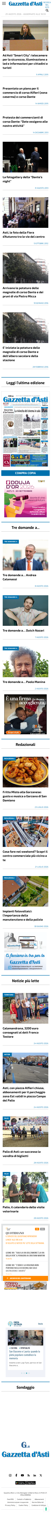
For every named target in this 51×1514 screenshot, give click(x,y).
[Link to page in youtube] (22, 1475)
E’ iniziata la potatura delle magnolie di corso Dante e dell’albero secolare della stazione (21, 354)
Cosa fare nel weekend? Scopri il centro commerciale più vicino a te (25, 855)
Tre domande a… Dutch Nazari (23, 630)
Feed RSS (10, 1499)
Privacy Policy (10, 1505)
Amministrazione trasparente (18, 1502)
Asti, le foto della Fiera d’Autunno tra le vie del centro (24, 234)
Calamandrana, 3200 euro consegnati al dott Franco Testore (21, 1032)
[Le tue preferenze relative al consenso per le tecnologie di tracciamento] (46, 1509)
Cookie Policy (23, 1505)
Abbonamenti (39, 1499)
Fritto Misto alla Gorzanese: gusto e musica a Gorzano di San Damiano (25, 796)
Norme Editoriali (38, 1502)
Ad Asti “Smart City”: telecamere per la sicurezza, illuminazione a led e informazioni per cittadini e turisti (25, 61)
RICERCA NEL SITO (47, 3)
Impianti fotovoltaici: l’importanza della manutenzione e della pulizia (23, 915)
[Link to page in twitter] (41, 1475)
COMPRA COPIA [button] (25, 473)
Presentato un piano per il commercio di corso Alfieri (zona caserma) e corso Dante (25, 92)
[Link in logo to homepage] (25, 1453)
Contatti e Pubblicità (24, 1499)
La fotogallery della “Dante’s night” (22, 179)
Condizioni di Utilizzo (39, 1505)
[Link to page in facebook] (16, 1475)
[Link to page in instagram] (10, 1475)
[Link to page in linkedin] (35, 1475)
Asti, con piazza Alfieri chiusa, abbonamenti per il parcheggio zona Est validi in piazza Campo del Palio (24, 1094)
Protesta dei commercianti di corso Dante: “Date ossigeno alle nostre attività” (25, 121)
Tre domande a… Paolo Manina (24, 681)
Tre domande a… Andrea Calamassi (19, 577)
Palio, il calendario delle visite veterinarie (24, 1209)
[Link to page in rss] (28, 1475)
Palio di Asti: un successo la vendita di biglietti (22, 1153)
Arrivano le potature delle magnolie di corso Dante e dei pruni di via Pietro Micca (23, 292)
